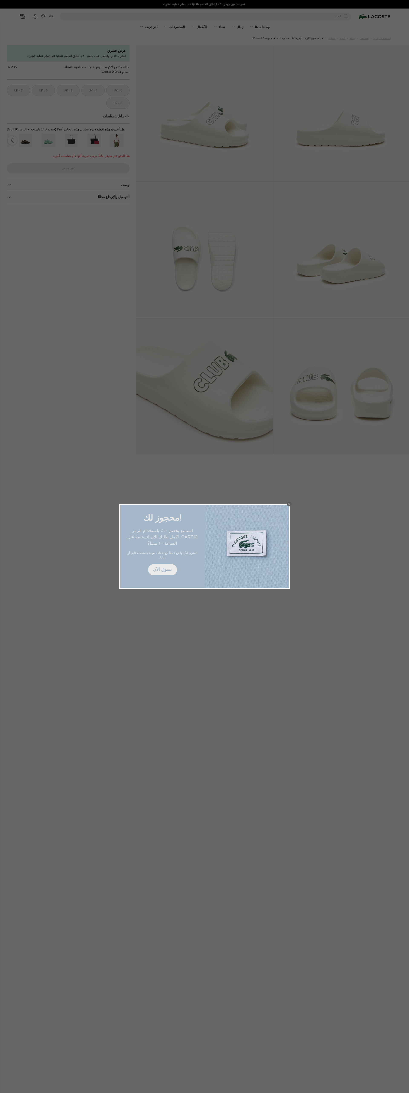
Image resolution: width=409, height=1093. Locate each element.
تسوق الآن (162, 569)
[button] (289, 504)
